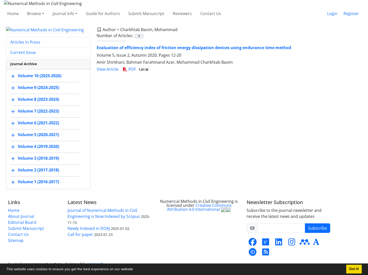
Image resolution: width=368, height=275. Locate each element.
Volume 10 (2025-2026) (39, 76)
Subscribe (317, 228)
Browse (34, 13)
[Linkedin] (279, 243)
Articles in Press (25, 42)
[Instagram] (292, 243)
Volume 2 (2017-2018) (38, 170)
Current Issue (23, 52)
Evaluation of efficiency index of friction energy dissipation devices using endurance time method (194, 47)
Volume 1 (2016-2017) (38, 182)
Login (332, 13)
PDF (137, 69)
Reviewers (182, 13)
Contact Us (210, 13)
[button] (135, 269)
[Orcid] (253, 253)
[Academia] (316, 243)
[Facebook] (253, 243)
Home (13, 13)
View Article (107, 69)
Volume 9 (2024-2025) (38, 87)
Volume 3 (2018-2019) (38, 158)
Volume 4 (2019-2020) (38, 146)
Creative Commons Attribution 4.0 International (199, 207)
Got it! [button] (354, 269)
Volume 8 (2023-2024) (38, 99)
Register (351, 13)
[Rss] (266, 253)
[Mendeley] (305, 243)
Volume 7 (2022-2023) (38, 111)
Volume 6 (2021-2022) (38, 123)
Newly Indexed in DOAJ (89, 228)
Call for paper (80, 234)
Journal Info (63, 13)
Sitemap (16, 240)
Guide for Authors (103, 13)
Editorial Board (22, 222)
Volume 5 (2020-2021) (38, 135)
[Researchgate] (266, 243)
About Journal (21, 216)
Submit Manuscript (146, 13)
